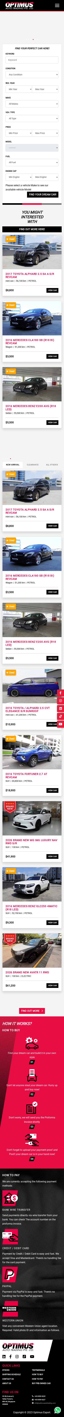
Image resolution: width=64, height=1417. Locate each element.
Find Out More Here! (32, 229)
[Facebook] (10, 1356)
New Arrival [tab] (12, 465)
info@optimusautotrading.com (45, 1403)
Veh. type (10, 112)
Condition (10, 68)
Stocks (5, 1370)
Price (8, 127)
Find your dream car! (42, 194)
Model (9, 142)
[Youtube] (32, 1356)
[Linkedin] (4, 1356)
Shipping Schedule (11, 1374)
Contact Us (8, 1379)
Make (8, 98)
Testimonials (38, 1370)
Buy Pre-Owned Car (41, 1383)
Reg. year (10, 83)
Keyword (10, 54)
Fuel (8, 156)
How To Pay (37, 1379)
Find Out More (30, 1010)
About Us (6, 1383)
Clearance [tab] (33, 465)
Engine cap (11, 171)
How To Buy (37, 1374)
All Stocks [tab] (52, 465)
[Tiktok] (24, 1356)
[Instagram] (17, 1356)
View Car (52, 290)
